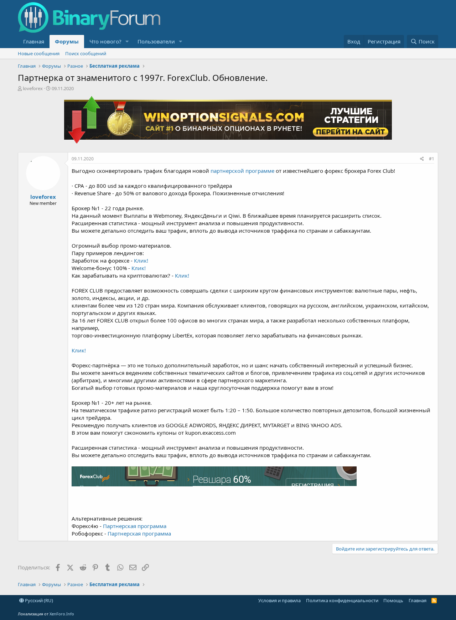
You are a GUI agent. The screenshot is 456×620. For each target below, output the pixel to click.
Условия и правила (279, 600)
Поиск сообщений (85, 53)
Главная (33, 41)
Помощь (393, 600)
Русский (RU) (38, 600)
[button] (127, 41)
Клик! (141, 260)
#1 (431, 159)
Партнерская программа (134, 525)
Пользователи (156, 41)
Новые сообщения (38, 53)
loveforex (33, 88)
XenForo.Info (62, 613)
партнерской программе (242, 170)
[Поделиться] (422, 159)
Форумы (67, 41)
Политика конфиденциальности (342, 600)
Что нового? (105, 41)
